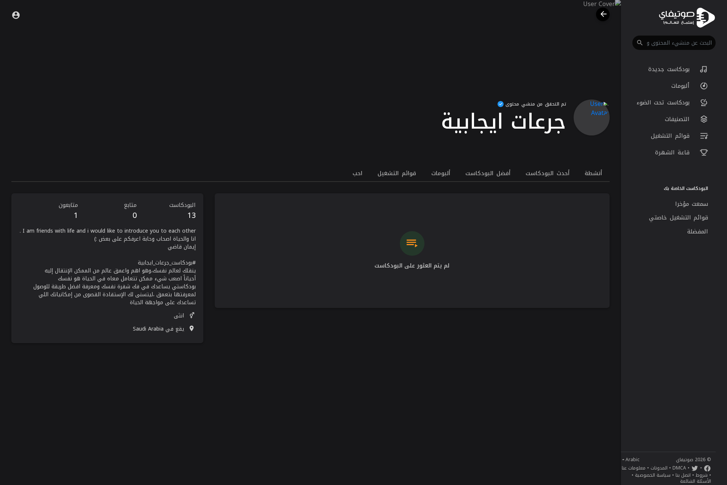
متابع (130, 211)
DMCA (679, 468)
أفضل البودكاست (487, 173)
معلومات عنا (634, 468)
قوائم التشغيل (671, 136)
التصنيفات (679, 119)
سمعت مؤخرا (691, 204)
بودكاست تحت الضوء (665, 102)
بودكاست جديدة (670, 69)
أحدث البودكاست (547, 173)
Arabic (633, 459)
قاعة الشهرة (673, 152)
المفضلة (697, 231)
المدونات (659, 468)
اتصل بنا (683, 475)
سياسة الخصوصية (653, 475)
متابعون (68, 211)
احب (357, 173)
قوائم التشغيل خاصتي (678, 217)
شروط (702, 475)
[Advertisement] (107, 402)
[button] (674, 43)
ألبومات (682, 86)
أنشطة (593, 173)
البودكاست (182, 211)
